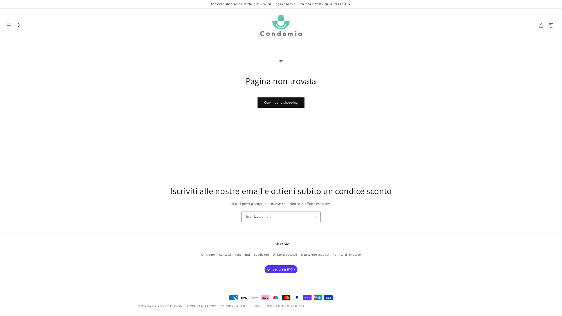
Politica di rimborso (347, 255)
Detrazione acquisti (315, 255)
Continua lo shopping (281, 102)
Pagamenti (242, 255)
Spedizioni (261, 255)
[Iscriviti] (315, 217)
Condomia (153, 305)
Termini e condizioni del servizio (285, 305)
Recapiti (258, 305)
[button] (9, 25)
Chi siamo (208, 255)
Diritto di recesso (285, 255)
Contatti (225, 255)
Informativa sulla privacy (201, 305)
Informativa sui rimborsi (234, 305)
